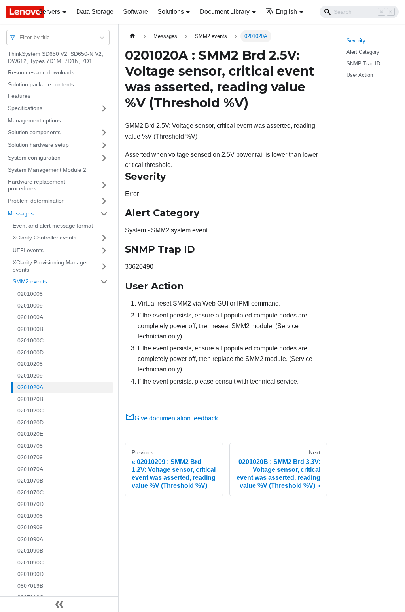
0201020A (30, 387)
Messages (21, 213)
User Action (359, 75)
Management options (34, 120)
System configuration (34, 157)
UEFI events (28, 250)
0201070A (30, 469)
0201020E (30, 434)
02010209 (30, 376)
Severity (355, 41)
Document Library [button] (225, 11)
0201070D (30, 504)
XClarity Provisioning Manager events (50, 266)
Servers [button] (49, 11)
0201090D (30, 574)
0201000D (30, 352)
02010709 (30, 457)
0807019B (30, 586)
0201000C (30, 340)
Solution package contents (41, 84)
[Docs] (16, 12)
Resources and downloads (41, 72)
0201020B (30, 399)
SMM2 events (30, 281)
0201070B (30, 480)
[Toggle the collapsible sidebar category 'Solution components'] (104, 132)
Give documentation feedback (176, 418)
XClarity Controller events (44, 237)
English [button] (286, 11)
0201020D (30, 422)
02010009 (30, 305)
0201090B (30, 550)
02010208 (30, 364)
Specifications (25, 108)
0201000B (30, 329)
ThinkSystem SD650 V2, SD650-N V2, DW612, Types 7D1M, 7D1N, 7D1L (55, 57)
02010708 (30, 446)
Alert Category (362, 52)
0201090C (30, 562)
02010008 (30, 294)
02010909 (30, 527)
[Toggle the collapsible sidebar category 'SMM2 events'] (104, 282)
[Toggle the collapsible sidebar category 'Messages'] (104, 213)
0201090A (30, 539)
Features (19, 96)
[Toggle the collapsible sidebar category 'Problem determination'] (104, 201)
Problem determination (36, 201)
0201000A (30, 317)
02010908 (30, 516)
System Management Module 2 (47, 170)
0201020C (30, 410)
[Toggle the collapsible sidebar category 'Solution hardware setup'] (104, 145)
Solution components (34, 132)
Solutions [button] (170, 11)
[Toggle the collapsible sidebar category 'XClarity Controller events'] (104, 238)
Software (135, 11)
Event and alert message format (53, 225)
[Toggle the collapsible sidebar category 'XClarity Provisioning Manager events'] (104, 266)
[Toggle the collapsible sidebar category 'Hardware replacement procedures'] (104, 185)
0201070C (30, 492)
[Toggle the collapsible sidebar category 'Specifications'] (104, 108)
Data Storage (95, 11)
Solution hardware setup (38, 145)
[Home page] (132, 36)
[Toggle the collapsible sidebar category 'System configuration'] (104, 158)
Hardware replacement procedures (36, 185)
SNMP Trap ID (363, 64)
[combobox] (20, 37)
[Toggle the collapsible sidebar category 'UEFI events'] (104, 250)
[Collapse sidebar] (59, 604)
